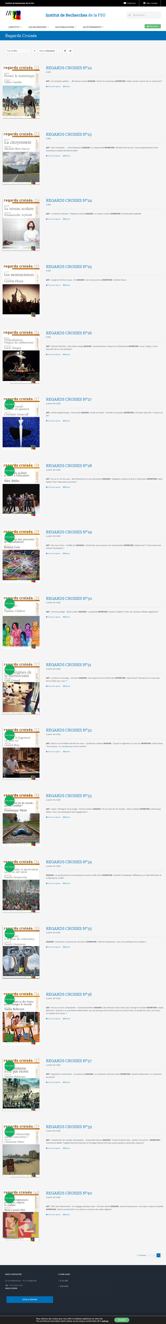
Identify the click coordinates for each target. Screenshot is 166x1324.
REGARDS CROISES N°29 (69, 531)
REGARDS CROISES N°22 (69, 67)
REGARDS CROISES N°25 (69, 266)
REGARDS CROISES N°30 (69, 598)
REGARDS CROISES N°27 (69, 399)
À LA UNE (64, 1280)
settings (105, 1321)
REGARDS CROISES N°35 (69, 928)
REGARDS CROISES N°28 (69, 465)
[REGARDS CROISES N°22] (21, 92)
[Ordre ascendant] (34, 50)
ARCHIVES (64, 1286)
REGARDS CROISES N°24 (69, 200)
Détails (67, 86)
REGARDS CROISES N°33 (69, 795)
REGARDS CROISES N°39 (69, 1126)
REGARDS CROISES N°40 (69, 1193)
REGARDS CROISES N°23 (69, 134)
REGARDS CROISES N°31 (68, 664)
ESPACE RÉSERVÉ (29, 1299)
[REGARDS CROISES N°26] (21, 356)
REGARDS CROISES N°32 (69, 730)
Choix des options (54, 86)
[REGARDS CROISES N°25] (21, 290)
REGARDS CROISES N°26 (69, 332)
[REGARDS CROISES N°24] (21, 224)
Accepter (121, 1320)
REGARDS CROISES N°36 (69, 994)
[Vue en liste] (70, 50)
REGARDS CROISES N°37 (69, 1060)
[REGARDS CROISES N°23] (21, 158)
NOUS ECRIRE (11, 1288)
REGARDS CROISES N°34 (69, 861)
